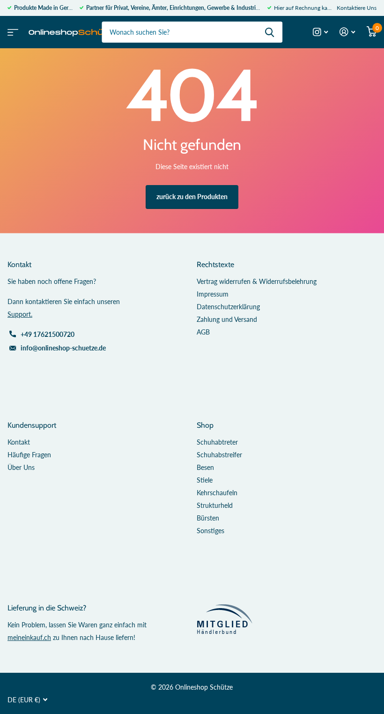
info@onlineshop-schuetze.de (63, 348)
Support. (19, 314)
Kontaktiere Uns (357, 7)
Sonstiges (210, 531)
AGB (203, 332)
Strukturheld (215, 505)
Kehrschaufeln (217, 493)
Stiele (205, 480)
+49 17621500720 (47, 334)
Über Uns (21, 467)
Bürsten (208, 518)
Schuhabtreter (217, 442)
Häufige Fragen (29, 455)
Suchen (269, 32)
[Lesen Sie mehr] (320, 32)
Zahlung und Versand (227, 319)
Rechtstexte (215, 264)
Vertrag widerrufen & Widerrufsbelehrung (257, 281)
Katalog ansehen (11, 29)
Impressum (213, 294)
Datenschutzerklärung (228, 307)
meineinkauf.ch (29, 637)
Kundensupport (31, 425)
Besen (205, 467)
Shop (205, 425)
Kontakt (18, 442)
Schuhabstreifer (219, 455)
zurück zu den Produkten (192, 197)
